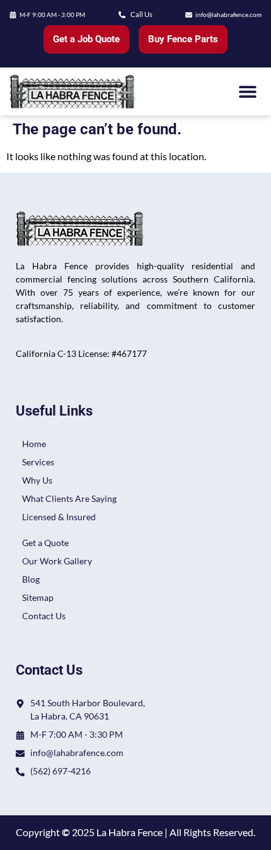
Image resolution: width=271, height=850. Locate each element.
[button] (247, 91)
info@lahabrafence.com (228, 14)
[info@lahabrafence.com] (188, 14)
